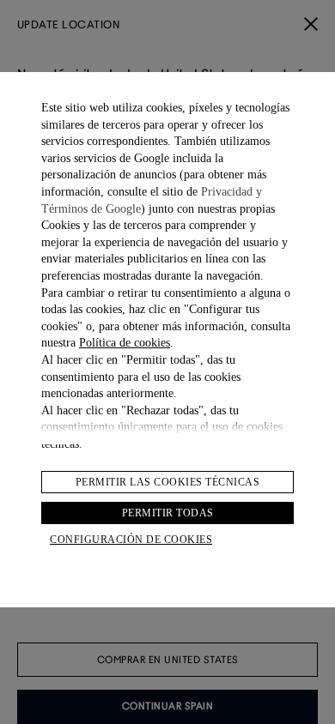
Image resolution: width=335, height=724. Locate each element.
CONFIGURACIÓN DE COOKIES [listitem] (131, 540)
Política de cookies (124, 342)
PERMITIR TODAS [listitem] (168, 513)
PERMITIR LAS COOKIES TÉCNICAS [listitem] (168, 482)
